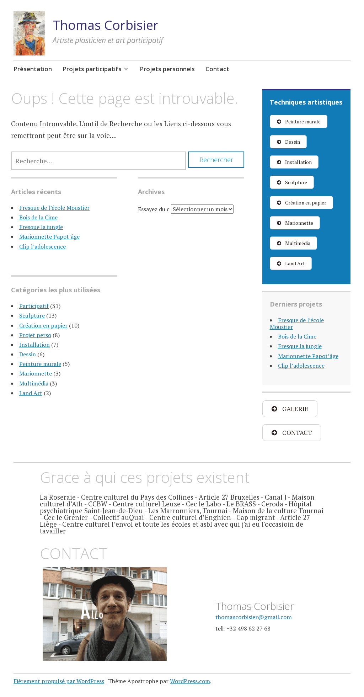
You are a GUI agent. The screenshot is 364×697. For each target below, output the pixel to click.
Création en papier (43, 325)
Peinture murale (40, 364)
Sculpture (32, 315)
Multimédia (33, 383)
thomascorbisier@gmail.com (253, 617)
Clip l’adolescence (42, 246)
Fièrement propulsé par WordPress (59, 681)
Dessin (27, 354)
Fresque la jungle (41, 227)
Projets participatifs (92, 69)
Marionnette (35, 373)
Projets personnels (167, 69)
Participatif (34, 306)
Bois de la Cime (38, 217)
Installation (34, 344)
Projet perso (35, 335)
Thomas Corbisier (106, 25)
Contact (217, 69)
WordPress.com (190, 681)
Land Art (30, 393)
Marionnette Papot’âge (49, 236)
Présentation (33, 69)
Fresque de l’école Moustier (54, 208)
